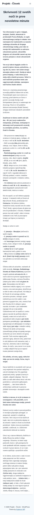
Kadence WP (20, 509)
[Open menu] (30, 3)
